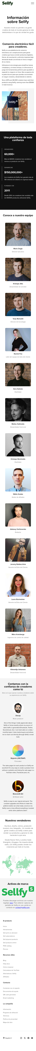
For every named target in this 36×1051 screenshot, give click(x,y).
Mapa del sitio (7, 1022)
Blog (4, 960)
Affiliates (6, 977)
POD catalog (7, 946)
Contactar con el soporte (11, 988)
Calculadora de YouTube (11, 970)
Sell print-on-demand (10, 933)
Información (7, 1009)
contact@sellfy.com (22, 907)
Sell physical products (10, 939)
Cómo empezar (8, 967)
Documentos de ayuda (10, 991)
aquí (11, 903)
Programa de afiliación (10, 1012)
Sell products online (9, 943)
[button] (32, 3)
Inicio (5, 926)
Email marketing (8, 998)
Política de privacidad (10, 1019)
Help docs (6, 964)
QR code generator (9, 995)
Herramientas (7, 929)
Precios (5, 949)
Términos (6, 1016)
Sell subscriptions (9, 936)
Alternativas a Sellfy (9, 973)
